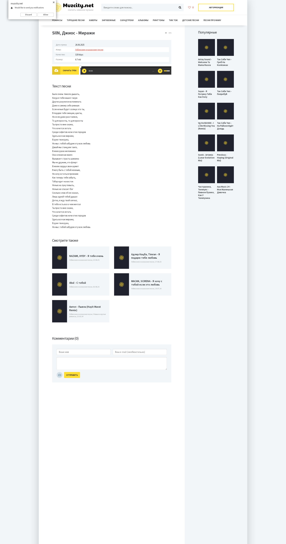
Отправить (72, 375)
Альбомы (143, 20)
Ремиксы (57, 20)
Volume (160, 71)
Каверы (93, 20)
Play (84, 71)
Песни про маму (212, 20)
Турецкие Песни (76, 20)
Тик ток (173, 20)
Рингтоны (158, 20)
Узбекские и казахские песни (89, 49)
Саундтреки (127, 20)
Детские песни (190, 20)
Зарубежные (109, 20)
